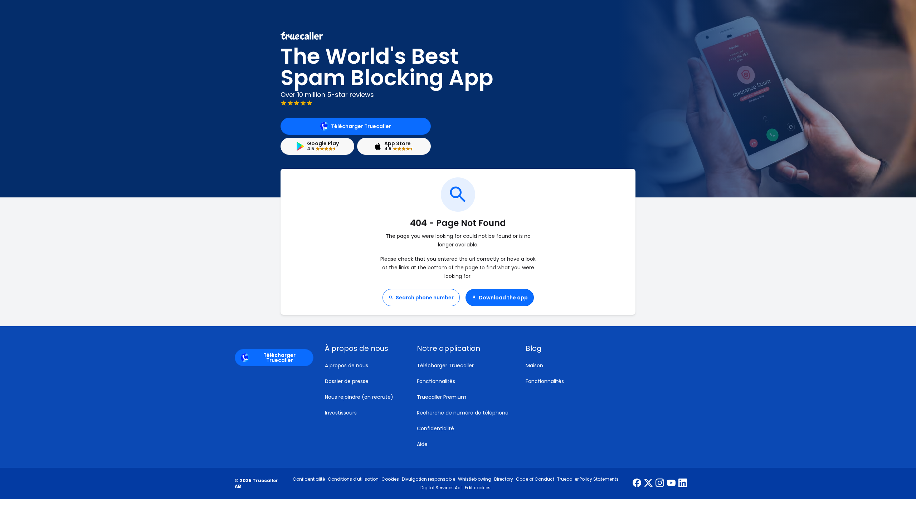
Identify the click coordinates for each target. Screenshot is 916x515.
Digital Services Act (441, 488)
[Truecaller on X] (648, 484)
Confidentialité (435, 428)
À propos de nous (346, 365)
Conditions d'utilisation (353, 479)
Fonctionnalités (436, 381)
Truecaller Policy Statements (588, 479)
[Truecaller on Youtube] (671, 484)
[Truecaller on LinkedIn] (682, 484)
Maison (534, 365)
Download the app (503, 297)
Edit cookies (478, 488)
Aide (422, 444)
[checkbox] (362, 348)
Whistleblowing (474, 479)
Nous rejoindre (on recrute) (359, 397)
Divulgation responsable (428, 479)
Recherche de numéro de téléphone (462, 412)
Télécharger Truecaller (361, 126)
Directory (503, 479)
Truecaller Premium (441, 397)
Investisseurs (341, 412)
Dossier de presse (347, 381)
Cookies (390, 479)
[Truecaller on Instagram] (660, 484)
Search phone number (425, 297)
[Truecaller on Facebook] (637, 484)
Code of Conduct (535, 479)
